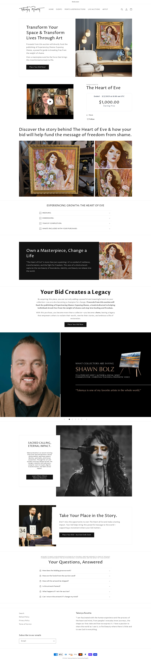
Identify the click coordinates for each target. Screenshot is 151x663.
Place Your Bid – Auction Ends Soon (76, 535)
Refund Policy (24, 617)
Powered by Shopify (82, 658)
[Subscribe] (53, 641)
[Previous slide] (64, 419)
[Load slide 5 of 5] (81, 419)
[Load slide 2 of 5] (72, 419)
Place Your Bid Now (75, 324)
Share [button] (91, 115)
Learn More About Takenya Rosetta (39, 477)
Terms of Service (25, 624)
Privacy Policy (24, 621)
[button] (122, 9)
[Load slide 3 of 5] (75, 419)
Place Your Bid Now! (37, 67)
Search (21, 613)
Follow (92, 119)
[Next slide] (86, 419)
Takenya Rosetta (72, 658)
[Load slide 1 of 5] (69, 419)
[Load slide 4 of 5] (78, 419)
